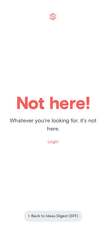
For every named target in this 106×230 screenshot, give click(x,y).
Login (53, 142)
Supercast (53, 16)
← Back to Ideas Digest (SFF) (53, 216)
